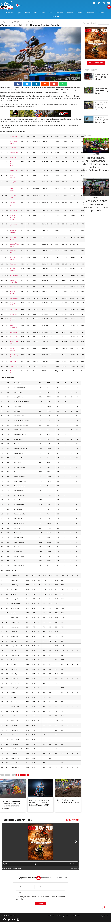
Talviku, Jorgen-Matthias (12, 204)
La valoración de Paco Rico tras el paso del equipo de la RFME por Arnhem (101, 77)
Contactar (51, 916)
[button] (18, 84)
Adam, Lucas (14, 275)
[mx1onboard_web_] (40, 117)
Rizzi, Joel (13, 264)
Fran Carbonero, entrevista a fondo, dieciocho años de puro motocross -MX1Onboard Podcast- (96, 164)
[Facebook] (93, 2)
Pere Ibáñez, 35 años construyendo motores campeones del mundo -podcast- (96, 205)
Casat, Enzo (13, 332)
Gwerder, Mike (14, 152)
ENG (20, 5)
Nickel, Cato (13, 314)
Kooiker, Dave (14, 298)
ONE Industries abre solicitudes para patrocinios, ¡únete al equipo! (101, 91)
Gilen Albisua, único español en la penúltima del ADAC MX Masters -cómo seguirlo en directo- (101, 106)
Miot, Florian (14, 361)
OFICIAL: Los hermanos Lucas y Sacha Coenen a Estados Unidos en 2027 (39, 802)
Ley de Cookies (77, 916)
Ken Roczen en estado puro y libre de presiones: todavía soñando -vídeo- (101, 120)
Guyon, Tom (13, 136)
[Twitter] (98, 2)
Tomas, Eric (13, 309)
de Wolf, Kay (13, 148)
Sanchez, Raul (14, 366)
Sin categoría (3, 22)
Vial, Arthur (13, 210)
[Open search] (109, 7)
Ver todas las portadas (72, 820)
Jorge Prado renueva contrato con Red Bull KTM (68, 801)
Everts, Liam (13, 170)
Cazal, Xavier (14, 287)
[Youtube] (108, 2)
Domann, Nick (14, 337)
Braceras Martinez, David (13, 164)
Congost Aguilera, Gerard (12, 217)
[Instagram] (103, 2)
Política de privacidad (63, 916)
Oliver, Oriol (13, 157)
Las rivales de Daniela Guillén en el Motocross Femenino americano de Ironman (12, 804)
